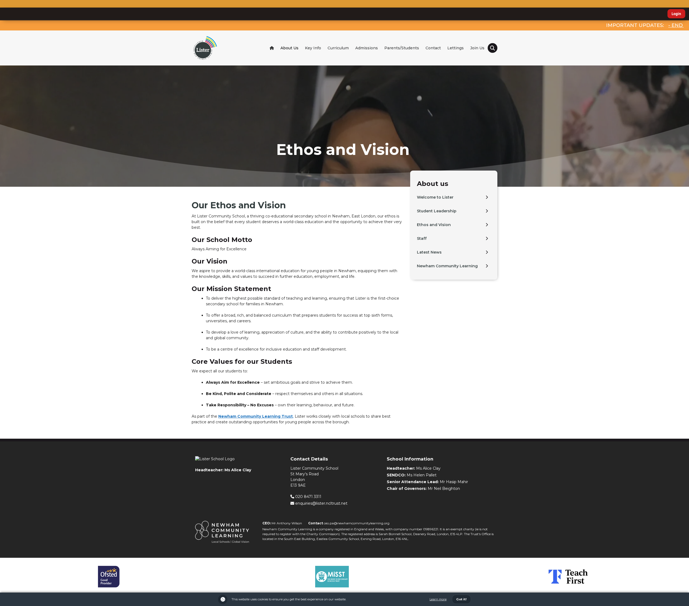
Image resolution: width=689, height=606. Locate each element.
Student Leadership (436, 211)
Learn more (438, 599)
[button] (492, 48)
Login (676, 13)
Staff (422, 238)
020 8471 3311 (307, 496)
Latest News (429, 252)
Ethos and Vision (434, 224)
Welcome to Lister (435, 197)
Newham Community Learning (447, 266)
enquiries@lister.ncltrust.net (320, 503)
